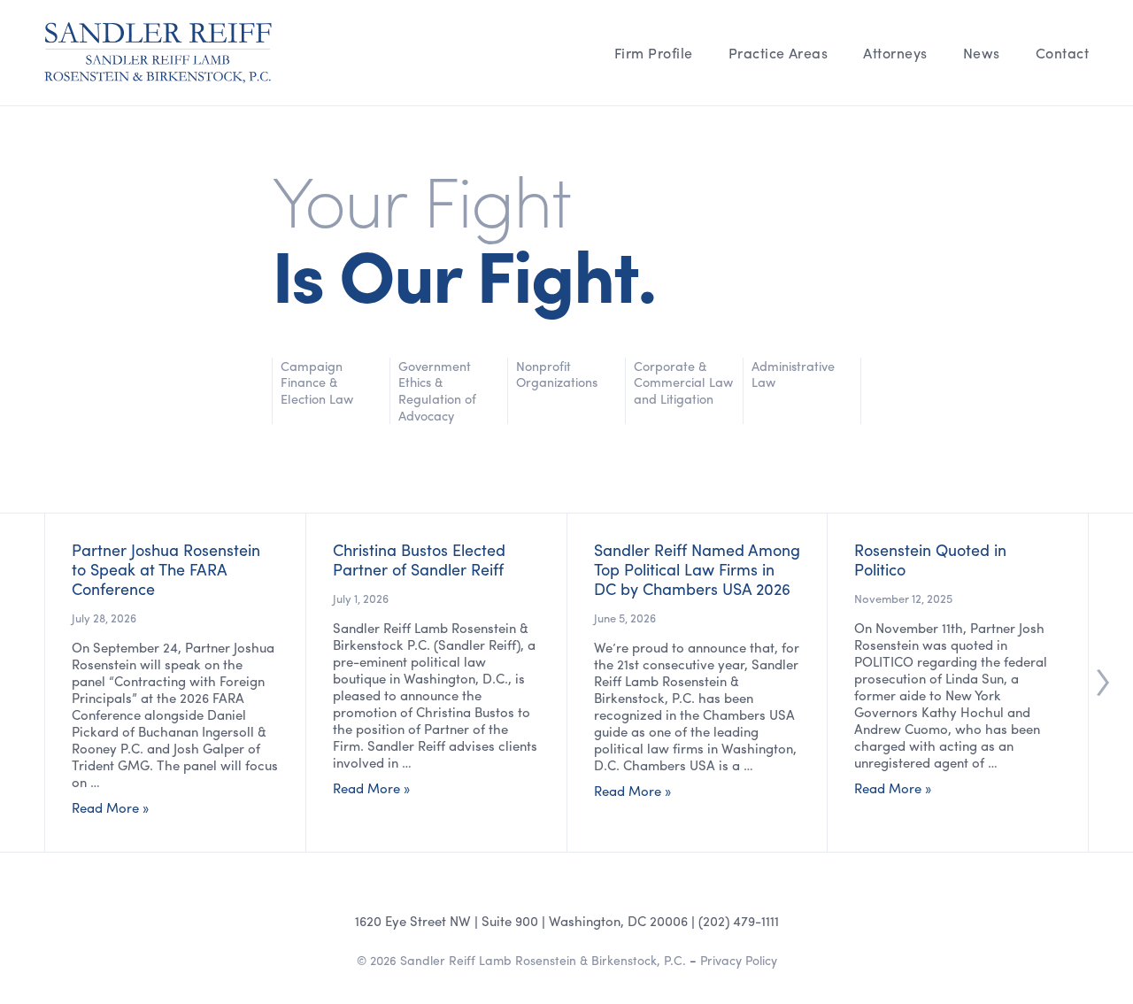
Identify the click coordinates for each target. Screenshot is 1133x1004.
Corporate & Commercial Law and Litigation (683, 382)
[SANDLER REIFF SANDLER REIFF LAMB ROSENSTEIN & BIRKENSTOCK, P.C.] (158, 52)
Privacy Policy (738, 960)
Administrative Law (793, 374)
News (981, 52)
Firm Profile (653, 52)
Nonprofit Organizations (556, 374)
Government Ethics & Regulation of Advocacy (437, 391)
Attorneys (895, 52)
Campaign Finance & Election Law (317, 382)
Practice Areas (778, 52)
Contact (1062, 52)
